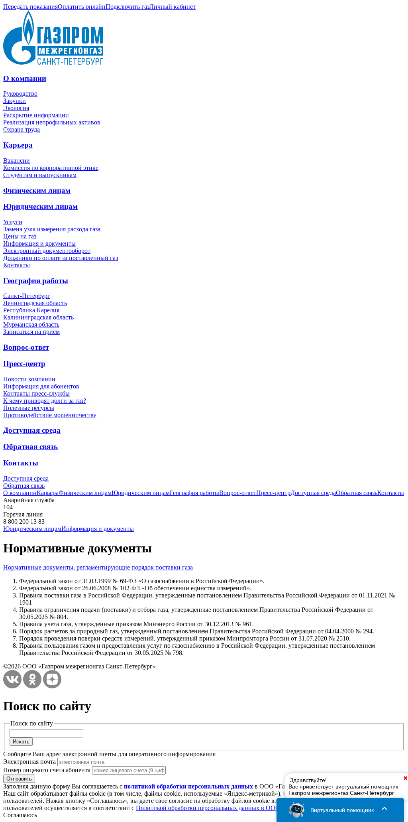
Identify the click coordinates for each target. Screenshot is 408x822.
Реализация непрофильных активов (51, 122)
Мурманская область (31, 324)
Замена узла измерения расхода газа (51, 229)
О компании (24, 78)
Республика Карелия (31, 310)
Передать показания (30, 6)
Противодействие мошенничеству (49, 415)
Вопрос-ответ (26, 347)
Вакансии (16, 160)
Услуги (12, 222)
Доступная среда (32, 430)
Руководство (20, 93)
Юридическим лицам (40, 206)
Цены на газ (19, 236)
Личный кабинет (172, 6)
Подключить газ (127, 6)
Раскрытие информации (36, 115)
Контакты (16, 265)
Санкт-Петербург (26, 295)
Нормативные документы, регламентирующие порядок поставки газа (98, 567)
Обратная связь (30, 446)
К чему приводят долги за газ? (44, 400)
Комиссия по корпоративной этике (50, 167)
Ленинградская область (35, 303)
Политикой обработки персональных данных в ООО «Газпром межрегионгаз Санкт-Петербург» (267, 807)
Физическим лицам (37, 190)
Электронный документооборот (46, 250)
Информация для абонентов (41, 386)
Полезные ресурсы (28, 407)
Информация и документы (39, 243)
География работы (35, 280)
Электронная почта (29, 761)
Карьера (18, 145)
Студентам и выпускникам (39, 174)
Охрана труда (21, 129)
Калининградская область (38, 317)
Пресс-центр (24, 363)
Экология (16, 107)
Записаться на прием (31, 331)
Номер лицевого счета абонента (46, 770)
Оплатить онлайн (82, 6)
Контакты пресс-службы (36, 393)
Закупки (14, 100)
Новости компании (29, 379)
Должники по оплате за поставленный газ (60, 257)
